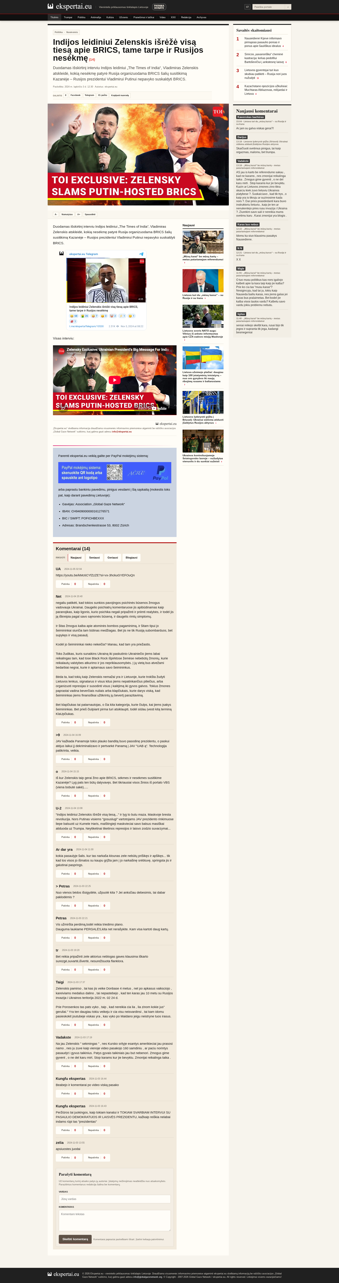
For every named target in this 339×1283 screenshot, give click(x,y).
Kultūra (110, 17)
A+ (78, 214)
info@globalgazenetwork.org (147, 1277)
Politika (81, 17)
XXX (173, 17)
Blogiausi (131, 557)
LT (247, 7)
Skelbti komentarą (75, 1239)
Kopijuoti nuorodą (120, 95)
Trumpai (68, 17)
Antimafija (96, 17)
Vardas (63, 1192)
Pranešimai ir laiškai (143, 17)
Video (162, 17)
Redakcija (186, 17)
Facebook (76, 95)
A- (56, 214)
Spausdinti (90, 214)
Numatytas (67, 214)
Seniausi (94, 557)
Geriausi (113, 557)
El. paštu (102, 95)
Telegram (89, 95)
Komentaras (66, 1207)
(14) (92, 59)
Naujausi (76, 557)
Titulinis (54, 17)
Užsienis (123, 17)
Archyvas (201, 17)
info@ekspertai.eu (122, 431)
